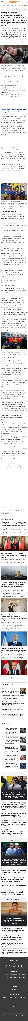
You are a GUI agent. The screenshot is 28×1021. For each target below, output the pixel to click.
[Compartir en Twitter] (11, 77)
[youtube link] (15, 966)
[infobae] (14, 2)
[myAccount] (25, 2)
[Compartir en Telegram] (18, 77)
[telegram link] (19, 966)
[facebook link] (6, 966)
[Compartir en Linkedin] (15, 77)
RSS (14, 981)
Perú (8, 977)
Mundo (3, 9)
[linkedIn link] (22, 966)
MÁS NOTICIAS (14, 678)
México (4, 977)
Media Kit (14, 1000)
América (5, 974)
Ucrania (4, 510)
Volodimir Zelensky (12, 5)
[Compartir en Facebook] (8, 77)
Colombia (10, 974)
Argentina (5, 997)
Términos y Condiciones (8, 1009)
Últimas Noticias (21, 977)
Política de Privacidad (20, 1009)
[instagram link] (12, 966)
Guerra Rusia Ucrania (7, 513)
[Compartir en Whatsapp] (5, 77)
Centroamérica (13, 977)
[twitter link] (9, 966)
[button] (2, 2)
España (15, 974)
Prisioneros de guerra (19, 510)
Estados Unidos (3, 5)
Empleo (14, 989)
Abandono (25, 5)
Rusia (10, 510)
